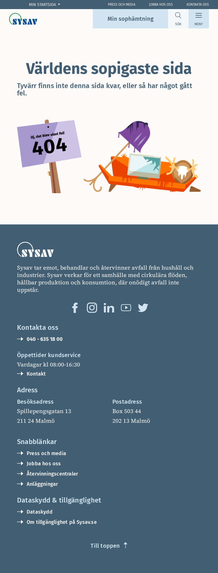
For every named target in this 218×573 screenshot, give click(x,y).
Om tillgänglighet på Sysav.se (62, 522)
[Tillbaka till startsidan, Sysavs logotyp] (23, 19)
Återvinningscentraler (52, 474)
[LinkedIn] (109, 308)
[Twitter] (143, 308)
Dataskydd (40, 512)
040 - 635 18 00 (45, 339)
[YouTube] (126, 308)
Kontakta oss (197, 5)
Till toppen (105, 545)
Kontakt (36, 374)
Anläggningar (42, 484)
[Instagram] (92, 308)
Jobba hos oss (161, 5)
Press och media (46, 453)
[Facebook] (75, 308)
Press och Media (121, 5)
